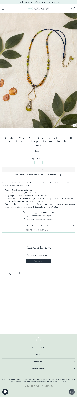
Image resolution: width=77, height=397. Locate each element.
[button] (72, 392)
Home (38, 134)
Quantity (38, 159)
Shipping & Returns (38, 230)
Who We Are (38, 362)
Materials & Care (38, 225)
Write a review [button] (38, 261)
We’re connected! (38, 348)
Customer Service (38, 368)
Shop (38, 355)
